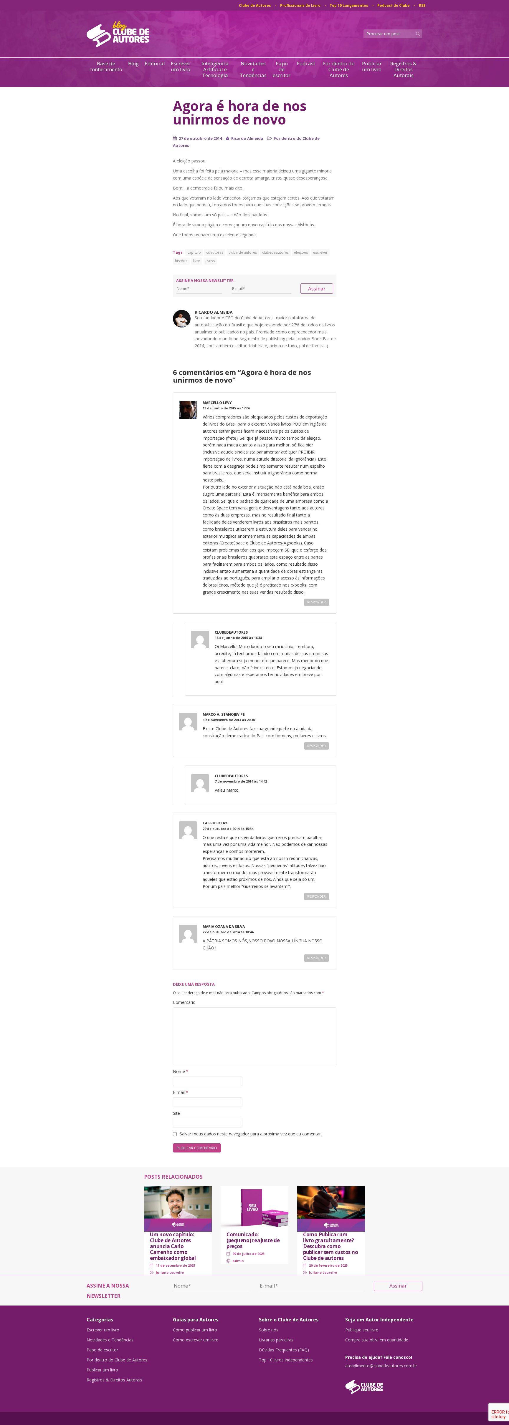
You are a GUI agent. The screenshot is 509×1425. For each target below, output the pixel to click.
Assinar (316, 288)
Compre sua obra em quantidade (376, 1340)
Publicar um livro (372, 67)
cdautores (214, 252)
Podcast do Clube (393, 5)
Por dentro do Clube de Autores (339, 69)
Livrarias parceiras (276, 1340)
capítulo (194, 252)
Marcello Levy (217, 402)
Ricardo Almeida (247, 138)
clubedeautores (275, 252)
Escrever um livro (180, 67)
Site (176, 1113)
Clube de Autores (255, 5)
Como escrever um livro (196, 1340)
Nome (181, 1071)
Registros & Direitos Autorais (403, 69)
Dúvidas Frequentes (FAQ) (284, 1350)
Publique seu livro (362, 1330)
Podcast (306, 64)
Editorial (155, 64)
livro (196, 260)
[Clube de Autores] (384, 1384)
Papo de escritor (281, 69)
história (181, 260)
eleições (301, 252)
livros (210, 260)
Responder (316, 602)
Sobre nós (268, 1330)
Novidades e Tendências (253, 69)
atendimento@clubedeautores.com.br (381, 1366)
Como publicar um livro (195, 1330)
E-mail (180, 1092)
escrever (320, 252)
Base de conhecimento (106, 67)
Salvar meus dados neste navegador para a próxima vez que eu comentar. (251, 1134)
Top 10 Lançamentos (349, 5)
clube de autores (243, 252)
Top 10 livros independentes (286, 1360)
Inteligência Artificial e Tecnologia (215, 69)
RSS (422, 5)
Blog (133, 64)
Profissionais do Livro (300, 5)
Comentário (184, 1002)
